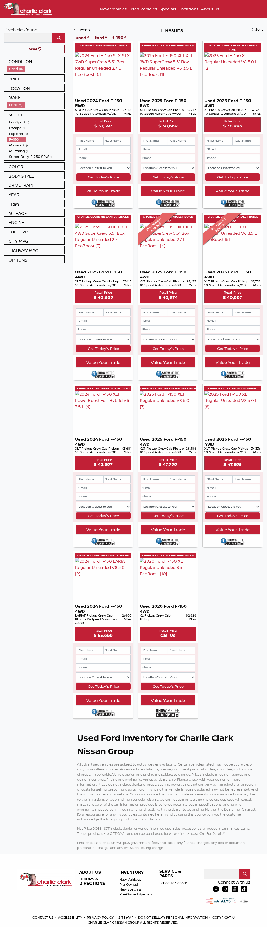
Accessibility (70, 917)
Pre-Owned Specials (135, 894)
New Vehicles (130, 879)
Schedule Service (173, 882)
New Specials (130, 889)
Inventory (131, 872)
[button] (113, 8)
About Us (90, 872)
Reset (33, 49)
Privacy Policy (100, 917)
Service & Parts (170, 873)
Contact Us (43, 917)
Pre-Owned (128, 884)
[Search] (58, 38)
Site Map (126, 917)
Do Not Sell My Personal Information (173, 917)
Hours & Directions (92, 881)
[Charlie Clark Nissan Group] (28, 8)
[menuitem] (35, 69)
